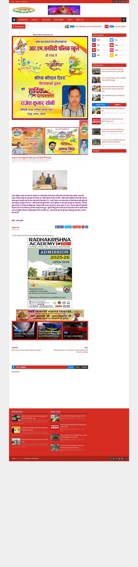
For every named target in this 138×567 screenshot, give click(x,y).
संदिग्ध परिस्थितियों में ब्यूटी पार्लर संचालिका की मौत (72, 26)
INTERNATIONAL (23, 20)
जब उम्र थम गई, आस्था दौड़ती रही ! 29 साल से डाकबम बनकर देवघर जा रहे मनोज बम (113, 141)
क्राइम (46, 162)
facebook (84, 367)
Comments (117, 105)
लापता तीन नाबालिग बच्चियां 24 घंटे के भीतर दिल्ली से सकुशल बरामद (115, 26)
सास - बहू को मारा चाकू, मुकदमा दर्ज (73, 336)
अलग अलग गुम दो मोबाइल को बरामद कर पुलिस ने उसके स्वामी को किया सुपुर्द (114, 79)
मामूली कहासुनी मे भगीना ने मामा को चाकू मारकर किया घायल (24, 335)
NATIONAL (34, 20)
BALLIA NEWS (46, 20)
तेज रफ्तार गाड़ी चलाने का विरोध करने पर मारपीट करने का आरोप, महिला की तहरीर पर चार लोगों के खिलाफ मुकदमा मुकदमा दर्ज (50, 333)
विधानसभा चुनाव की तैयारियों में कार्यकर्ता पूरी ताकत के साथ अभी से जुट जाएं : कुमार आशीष (113, 70)
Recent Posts (100, 105)
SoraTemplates (20, 458)
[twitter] (116, 1)
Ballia (55, 26)
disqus (77, 367)
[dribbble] (119, 1)
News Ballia (17, 330)
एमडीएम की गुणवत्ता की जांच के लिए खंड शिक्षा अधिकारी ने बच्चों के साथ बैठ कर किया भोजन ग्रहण (113, 88)
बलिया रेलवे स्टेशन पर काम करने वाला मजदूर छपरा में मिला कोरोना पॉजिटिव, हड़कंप (34, 417)
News (94, 26)
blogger (70, 367)
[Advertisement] (50, 359)
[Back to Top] (125, 458)
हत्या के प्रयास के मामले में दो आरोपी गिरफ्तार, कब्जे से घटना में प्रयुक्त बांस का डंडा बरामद (113, 130)
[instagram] (122, 1)
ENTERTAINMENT (59, 20)
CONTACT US (80, 20)
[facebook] (113, 1)
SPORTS (69, 20)
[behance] (125, 1)
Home (13, 1)
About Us (18, 1)
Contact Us (24, 1)
